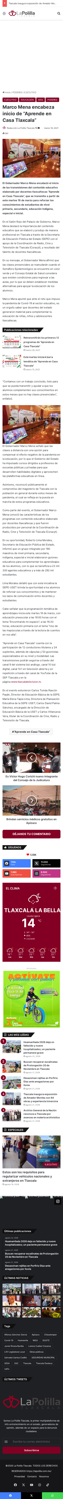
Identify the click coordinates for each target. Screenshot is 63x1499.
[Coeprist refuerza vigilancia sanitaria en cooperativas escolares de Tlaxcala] (12, 1300)
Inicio (8, 92)
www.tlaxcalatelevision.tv (26, 681)
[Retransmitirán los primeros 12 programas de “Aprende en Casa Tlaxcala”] (12, 342)
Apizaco (35, 1334)
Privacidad (19, 1476)
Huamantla (23, 1340)
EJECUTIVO (30, 92)
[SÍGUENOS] (58, 1201)
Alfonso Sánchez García (15, 1334)
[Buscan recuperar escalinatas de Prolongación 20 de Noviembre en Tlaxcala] (12, 1066)
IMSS (35, 1340)
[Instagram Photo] (12, 1208)
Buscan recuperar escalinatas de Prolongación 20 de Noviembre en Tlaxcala (41, 1065)
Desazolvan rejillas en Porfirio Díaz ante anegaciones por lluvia (41, 1081)
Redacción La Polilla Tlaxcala (21, 128)
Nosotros (44, 1476)
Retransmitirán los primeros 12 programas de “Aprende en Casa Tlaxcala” (41, 342)
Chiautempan (50, 1334)
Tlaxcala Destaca (44, 1363)
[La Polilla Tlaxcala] (21, 13)
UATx (6, 1369)
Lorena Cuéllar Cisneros (39, 1346)
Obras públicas (37, 1352)
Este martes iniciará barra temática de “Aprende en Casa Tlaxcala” (41, 361)
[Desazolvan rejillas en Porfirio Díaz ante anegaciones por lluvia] (12, 1082)
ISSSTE (46, 1340)
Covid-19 (8, 1340)
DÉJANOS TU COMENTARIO (32, 834)
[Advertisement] (31, 54)
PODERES (17, 92)
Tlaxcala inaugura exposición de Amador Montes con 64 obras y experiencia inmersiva (41, 1098)
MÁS (40, 99)
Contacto (32, 1476)
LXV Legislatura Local (14, 1352)
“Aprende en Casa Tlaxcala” (32, 731)
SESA (7, 1363)
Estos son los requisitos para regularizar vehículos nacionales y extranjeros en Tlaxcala (27, 1176)
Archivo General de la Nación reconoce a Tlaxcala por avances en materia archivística (42, 1114)
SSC (16, 1363)
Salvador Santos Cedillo (15, 1357)
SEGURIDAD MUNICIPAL (43, 1357)
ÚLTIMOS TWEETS (15, 1379)
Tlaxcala (27, 1363)
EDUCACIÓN (27, 99)
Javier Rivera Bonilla (14, 1346)
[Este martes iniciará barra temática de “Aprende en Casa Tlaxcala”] (12, 361)
